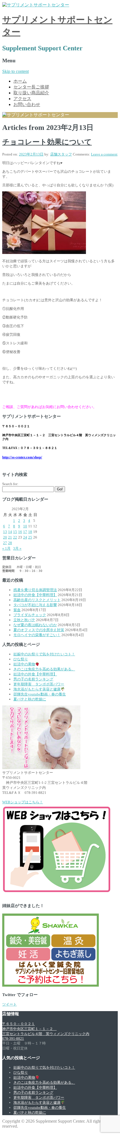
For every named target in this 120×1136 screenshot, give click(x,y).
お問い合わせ (26, 104)
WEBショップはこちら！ (22, 802)
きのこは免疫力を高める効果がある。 (44, 669)
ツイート (9, 1004)
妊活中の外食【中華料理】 (35, 595)
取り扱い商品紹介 (31, 92)
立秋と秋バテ (24, 620)
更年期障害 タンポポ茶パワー (38, 684)
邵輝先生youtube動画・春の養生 (39, 694)
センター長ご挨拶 (31, 87)
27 (5, 543)
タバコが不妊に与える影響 (35, 605)
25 (30, 537)
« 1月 (6, 548)
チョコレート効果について (47, 142)
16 (20, 532)
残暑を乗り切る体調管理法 (35, 590)
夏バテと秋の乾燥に (29, 699)
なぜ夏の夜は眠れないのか (35, 625)
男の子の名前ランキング (33, 679)
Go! (60, 489)
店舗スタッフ (61, 154)
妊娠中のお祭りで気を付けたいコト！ (44, 654)
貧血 (17, 610)
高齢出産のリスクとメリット (37, 600)
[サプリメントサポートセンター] (35, 5)
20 (5, 537)
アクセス (22, 98)
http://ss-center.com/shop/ (22, 457)
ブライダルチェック (29, 615)
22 (15, 537)
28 (10, 543)
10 (25, 526)
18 (30, 532)
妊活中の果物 (24, 664)
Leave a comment (104, 154)
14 (10, 532)
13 (5, 532)
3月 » (17, 548)
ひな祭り (20, 659)
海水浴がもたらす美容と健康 (37, 689)
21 (10, 537)
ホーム (20, 81)
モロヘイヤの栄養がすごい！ (37, 635)
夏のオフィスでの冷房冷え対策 (38, 630)
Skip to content (15, 71)
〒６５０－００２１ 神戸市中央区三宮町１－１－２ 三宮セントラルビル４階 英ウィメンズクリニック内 (45, 1029)
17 (25, 532)
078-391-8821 (13, 1038)
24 (25, 537)
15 (15, 532)
